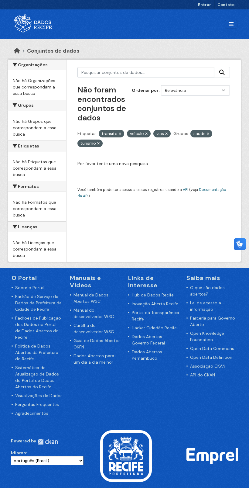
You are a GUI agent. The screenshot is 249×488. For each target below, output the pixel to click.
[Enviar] (222, 72)
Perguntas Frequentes (37, 404)
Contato (225, 4)
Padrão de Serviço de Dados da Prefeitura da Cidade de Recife (38, 303)
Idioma (18, 452)
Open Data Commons (212, 348)
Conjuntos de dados (53, 50)
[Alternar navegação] (231, 24)
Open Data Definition (211, 357)
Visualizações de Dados (39, 395)
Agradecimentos (31, 413)
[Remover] (120, 134)
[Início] (17, 50)
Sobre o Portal (29, 287)
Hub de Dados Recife (153, 295)
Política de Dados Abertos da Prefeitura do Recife (36, 352)
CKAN (47, 441)
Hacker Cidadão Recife (154, 328)
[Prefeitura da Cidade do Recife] (126, 456)
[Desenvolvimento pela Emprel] (212, 456)
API (185, 189)
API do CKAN (202, 375)
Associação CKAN (207, 366)
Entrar (204, 4)
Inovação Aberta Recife (155, 303)
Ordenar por (145, 90)
